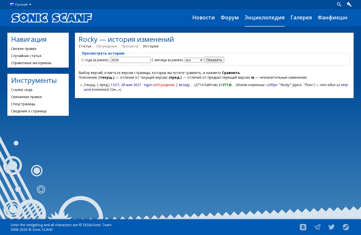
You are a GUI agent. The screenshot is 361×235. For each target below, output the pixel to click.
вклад (183, 84)
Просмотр (130, 46)
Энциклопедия (265, 17)
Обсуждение (106, 46)
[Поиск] (339, 4)
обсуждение (164, 84)
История (150, 46)
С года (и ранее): (95, 60)
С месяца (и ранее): (167, 60)
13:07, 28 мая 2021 (126, 84)
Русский (21, 4)
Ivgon (148, 84)
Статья (85, 46)
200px (273, 84)
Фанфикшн (332, 17)
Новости (203, 17)
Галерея (301, 17)
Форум (230, 17)
